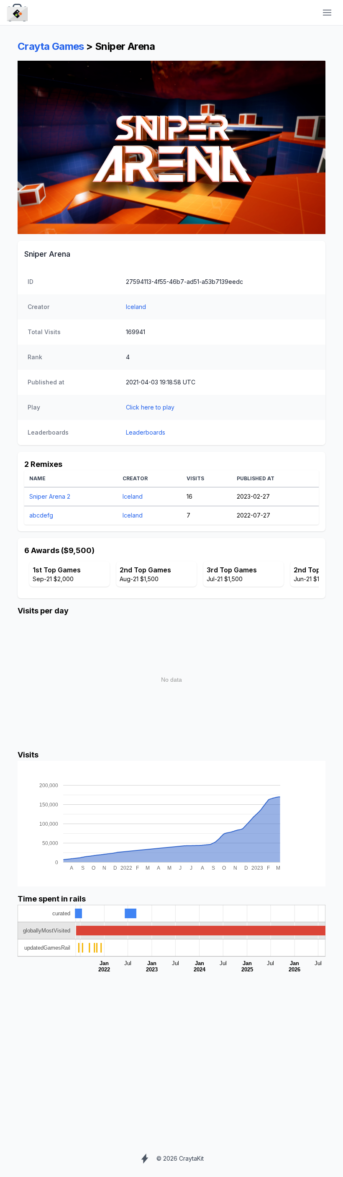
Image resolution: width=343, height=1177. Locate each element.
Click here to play (150, 407)
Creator (135, 478)
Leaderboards (145, 432)
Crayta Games (51, 46)
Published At (255, 478)
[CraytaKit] (17, 13)
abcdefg (41, 515)
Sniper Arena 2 (49, 496)
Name (37, 478)
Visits (195, 478)
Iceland (136, 306)
